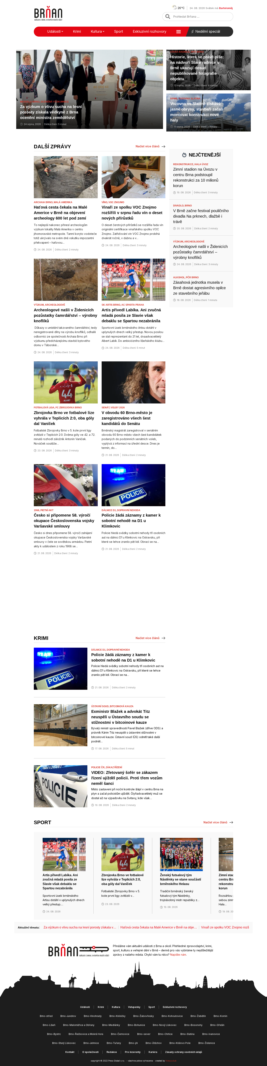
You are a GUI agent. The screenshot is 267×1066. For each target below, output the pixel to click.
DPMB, (174, 98)
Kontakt (69, 1052)
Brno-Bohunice (136, 1025)
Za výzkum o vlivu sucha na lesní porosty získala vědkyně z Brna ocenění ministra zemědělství (51, 112)
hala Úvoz (201, 164)
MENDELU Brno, (30, 101)
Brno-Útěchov (154, 1043)
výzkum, (39, 304)
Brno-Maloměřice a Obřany (78, 1025)
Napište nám (178, 954)
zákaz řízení (114, 767)
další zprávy (52, 146)
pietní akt (46, 510)
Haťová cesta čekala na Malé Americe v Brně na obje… (158, 927)
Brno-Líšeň (49, 1025)
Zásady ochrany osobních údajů (183, 1052)
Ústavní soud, (100, 706)
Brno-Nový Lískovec (165, 1025)
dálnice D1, (109, 510)
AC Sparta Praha (132, 304)
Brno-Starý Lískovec (64, 1043)
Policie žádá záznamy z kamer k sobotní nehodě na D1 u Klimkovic (131, 520)
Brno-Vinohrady (93, 1016)
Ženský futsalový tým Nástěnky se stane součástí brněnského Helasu (180, 879)
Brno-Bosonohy (193, 1025)
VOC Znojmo (116, 202)
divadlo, (179, 205)
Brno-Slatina (187, 1034)
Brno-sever (143, 1034)
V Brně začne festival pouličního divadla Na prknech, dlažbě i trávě (201, 216)
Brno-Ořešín (217, 1025)
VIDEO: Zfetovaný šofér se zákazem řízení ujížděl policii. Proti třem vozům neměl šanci (126, 778)
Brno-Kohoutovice (172, 1016)
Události (54, 31)
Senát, (106, 407)
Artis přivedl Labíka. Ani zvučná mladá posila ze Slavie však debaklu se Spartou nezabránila (131, 315)
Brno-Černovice (120, 1034)
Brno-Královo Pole (180, 1043)
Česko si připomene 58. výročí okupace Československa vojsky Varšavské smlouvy (64, 520)
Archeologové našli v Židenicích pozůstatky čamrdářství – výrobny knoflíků (65, 315)
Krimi (77, 31)
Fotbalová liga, (45, 407)
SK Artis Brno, (111, 304)
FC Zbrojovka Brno (69, 407)
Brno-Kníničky (117, 1016)
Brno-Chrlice (165, 1034)
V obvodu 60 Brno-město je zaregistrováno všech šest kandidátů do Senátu (127, 418)
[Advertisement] (99, 595)
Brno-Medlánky (111, 1025)
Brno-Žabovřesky (143, 1016)
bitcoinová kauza (122, 706)
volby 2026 (118, 407)
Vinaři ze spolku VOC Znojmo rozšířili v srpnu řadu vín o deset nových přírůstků (132, 212)
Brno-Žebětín (198, 1016)
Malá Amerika (63, 202)
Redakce (112, 1052)
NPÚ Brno (197, 51)
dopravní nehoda (128, 510)
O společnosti (90, 1052)
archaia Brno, (44, 202)
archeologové (55, 304)
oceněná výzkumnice (55, 101)
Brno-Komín (220, 1016)
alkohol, (179, 277)
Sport (118, 31)
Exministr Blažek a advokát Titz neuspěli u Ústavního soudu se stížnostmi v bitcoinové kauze (120, 717)
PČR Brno (192, 277)
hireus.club (171, 1061)
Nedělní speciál (207, 31)
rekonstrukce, (183, 164)
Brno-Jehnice (91, 1043)
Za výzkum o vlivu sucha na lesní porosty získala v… (80, 927)
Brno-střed (46, 1016)
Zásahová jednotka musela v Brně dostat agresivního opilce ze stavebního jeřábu (199, 287)
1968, (37, 510)
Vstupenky (134, 1007)
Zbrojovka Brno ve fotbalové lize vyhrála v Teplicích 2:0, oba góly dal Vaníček (64, 418)
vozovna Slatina (189, 98)
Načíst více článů (147, 146)
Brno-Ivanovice (211, 1034)
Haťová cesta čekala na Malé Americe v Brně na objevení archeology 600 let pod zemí (60, 212)
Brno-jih (133, 1043)
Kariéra (153, 1052)
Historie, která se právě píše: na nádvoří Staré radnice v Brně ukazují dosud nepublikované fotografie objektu (197, 68)
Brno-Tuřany (114, 1043)
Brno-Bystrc (54, 1034)
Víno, (105, 202)
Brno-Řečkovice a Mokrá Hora (86, 1034)
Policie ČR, (98, 767)
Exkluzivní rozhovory (149, 31)
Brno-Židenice (206, 1043)
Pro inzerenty (133, 1052)
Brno (188, 205)
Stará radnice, (180, 51)
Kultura (96, 31)
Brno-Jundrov (68, 1016)
